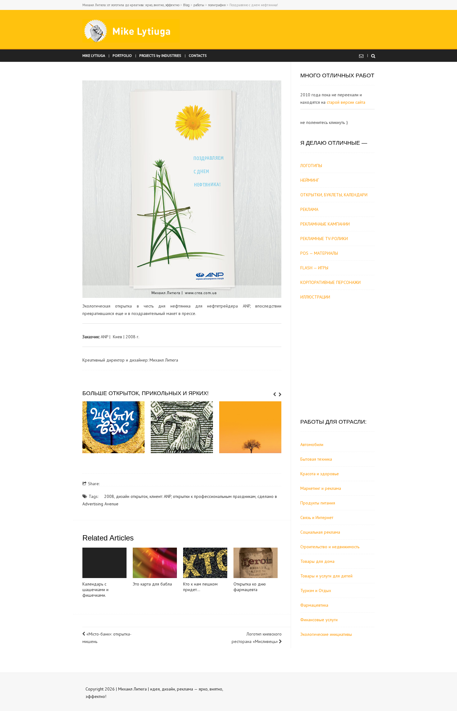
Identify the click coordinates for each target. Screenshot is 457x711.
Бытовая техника (316, 459)
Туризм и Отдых (315, 590)
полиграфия (217, 5)
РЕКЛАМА (309, 209)
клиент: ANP (160, 496)
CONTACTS (198, 55)
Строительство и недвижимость (329, 546)
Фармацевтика (314, 605)
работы (198, 5)
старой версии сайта (346, 102)
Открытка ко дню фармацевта (249, 586)
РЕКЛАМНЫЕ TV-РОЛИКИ (324, 238)
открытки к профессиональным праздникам (214, 496)
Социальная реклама (320, 532)
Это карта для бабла (152, 584)
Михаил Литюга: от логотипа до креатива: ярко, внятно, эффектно (130, 5)
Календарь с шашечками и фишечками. (95, 589)
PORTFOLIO (122, 55)
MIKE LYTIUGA (93, 55)
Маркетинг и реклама (320, 488)
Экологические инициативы (326, 634)
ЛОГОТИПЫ (311, 165)
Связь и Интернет (316, 517)
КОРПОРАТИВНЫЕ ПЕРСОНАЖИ (330, 282)
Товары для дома (317, 561)
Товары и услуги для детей (326, 576)
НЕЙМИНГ (309, 180)
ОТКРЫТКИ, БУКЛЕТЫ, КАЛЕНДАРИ (333, 195)
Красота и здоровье (319, 473)
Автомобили (311, 444)
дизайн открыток (132, 496)
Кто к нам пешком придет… (200, 586)
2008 (109, 496)
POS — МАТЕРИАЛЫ (319, 253)
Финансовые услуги (319, 619)
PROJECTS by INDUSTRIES (160, 55)
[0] (113, 427)
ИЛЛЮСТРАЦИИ (315, 297)
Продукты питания (317, 503)
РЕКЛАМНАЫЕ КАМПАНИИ (325, 224)
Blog (186, 5)
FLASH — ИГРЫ (314, 268)
